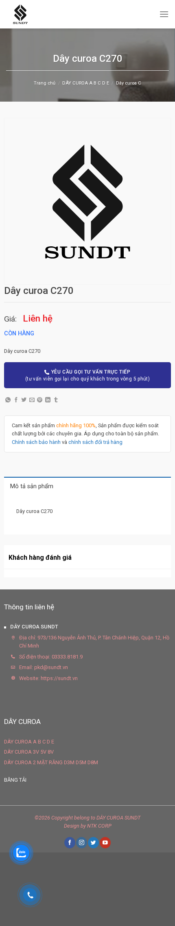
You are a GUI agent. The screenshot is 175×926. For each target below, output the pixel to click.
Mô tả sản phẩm (31, 486)
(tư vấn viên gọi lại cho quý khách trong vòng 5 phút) (87, 375)
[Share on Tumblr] (56, 400)
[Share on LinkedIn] (47, 400)
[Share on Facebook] (16, 400)
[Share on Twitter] (23, 400)
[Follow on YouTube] (105, 842)
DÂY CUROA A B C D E (85, 83)
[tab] (87, 486)
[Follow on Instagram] (81, 842)
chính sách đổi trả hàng (95, 442)
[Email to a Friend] (32, 400)
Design (71, 826)
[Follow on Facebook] (69, 842)
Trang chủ (44, 83)
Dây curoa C (128, 83)
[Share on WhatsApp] (8, 400)
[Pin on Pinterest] (39, 400)
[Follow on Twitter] (93, 842)
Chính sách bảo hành (36, 442)
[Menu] (164, 14)
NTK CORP (99, 826)
